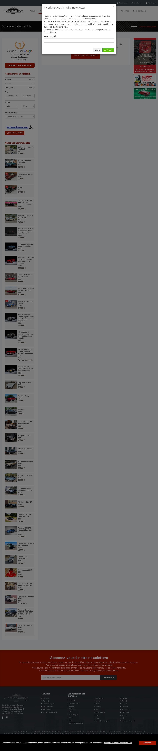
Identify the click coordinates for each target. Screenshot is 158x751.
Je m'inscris (108, 50)
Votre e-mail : (50, 36)
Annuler (97, 50)
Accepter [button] (147, 743)
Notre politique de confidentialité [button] (118, 743)
